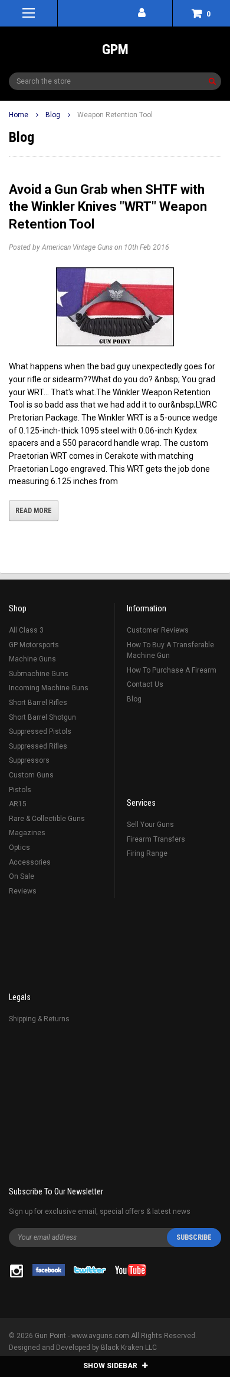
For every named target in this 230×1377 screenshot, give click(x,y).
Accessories (30, 862)
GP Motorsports (34, 645)
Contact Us (145, 684)
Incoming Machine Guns (48, 688)
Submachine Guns (38, 674)
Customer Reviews (158, 630)
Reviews (23, 891)
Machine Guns (32, 659)
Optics (19, 847)
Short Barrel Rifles (38, 703)
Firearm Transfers (156, 839)
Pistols (20, 790)
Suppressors (29, 760)
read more (33, 511)
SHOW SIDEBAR (111, 1366)
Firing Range (147, 853)
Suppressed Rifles (38, 746)
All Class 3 (26, 630)
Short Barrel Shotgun (42, 717)
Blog (52, 115)
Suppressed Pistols (40, 731)
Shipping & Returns (39, 1019)
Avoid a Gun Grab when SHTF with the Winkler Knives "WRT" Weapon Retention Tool (108, 206)
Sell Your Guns (150, 824)
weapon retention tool (115, 115)
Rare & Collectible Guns (47, 819)
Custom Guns (31, 775)
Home (18, 115)
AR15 (18, 804)
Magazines (27, 833)
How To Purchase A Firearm (171, 670)
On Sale (21, 876)
